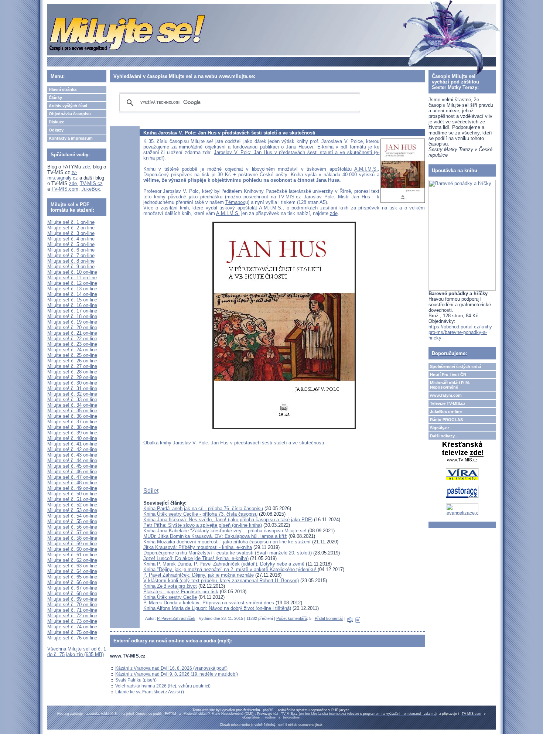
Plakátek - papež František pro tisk (180, 591)
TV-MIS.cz (91, 183)
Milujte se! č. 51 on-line (72, 499)
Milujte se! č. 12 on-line (72, 283)
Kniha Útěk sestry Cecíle (170, 597)
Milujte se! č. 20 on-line (72, 327)
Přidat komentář (329, 618)
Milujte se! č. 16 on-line (72, 305)
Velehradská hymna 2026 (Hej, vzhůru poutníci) (163, 686)
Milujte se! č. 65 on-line (72, 577)
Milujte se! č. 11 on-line (72, 277)
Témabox (235, 202)
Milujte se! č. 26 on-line (72, 360)
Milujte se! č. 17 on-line (72, 311)
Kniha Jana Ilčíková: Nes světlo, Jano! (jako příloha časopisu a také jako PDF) (228, 519)
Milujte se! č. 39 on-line (72, 433)
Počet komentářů (291, 618)
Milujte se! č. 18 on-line (72, 316)
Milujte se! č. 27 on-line (72, 366)
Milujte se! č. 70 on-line (72, 604)
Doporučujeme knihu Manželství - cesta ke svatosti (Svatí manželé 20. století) (227, 553)
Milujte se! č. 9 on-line (71, 266)
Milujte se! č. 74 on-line (72, 626)
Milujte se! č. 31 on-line (72, 388)
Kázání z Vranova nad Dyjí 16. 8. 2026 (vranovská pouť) (171, 668)
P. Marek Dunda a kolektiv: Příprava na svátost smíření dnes (208, 602)
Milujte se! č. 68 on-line (72, 593)
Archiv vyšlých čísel (68, 105)
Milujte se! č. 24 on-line (72, 349)
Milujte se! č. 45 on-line (72, 466)
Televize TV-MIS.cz (447, 403)
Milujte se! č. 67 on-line (72, 588)
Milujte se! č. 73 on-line (72, 621)
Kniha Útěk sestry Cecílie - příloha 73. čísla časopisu (200, 514)
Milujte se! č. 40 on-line (72, 438)
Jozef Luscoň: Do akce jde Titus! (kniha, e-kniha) (196, 558)
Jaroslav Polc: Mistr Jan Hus (337, 196)
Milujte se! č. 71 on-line (72, 610)
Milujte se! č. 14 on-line (72, 294)
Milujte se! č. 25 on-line (72, 355)
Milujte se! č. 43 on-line (72, 455)
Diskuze (56, 122)
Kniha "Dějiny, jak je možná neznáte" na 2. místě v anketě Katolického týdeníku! (230, 569)
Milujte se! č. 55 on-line (72, 521)
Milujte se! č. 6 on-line (71, 250)
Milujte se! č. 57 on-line (72, 532)
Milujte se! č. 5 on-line (71, 244)
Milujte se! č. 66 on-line (72, 582)
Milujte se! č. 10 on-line (72, 272)
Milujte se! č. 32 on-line (72, 394)
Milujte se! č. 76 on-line (72, 638)
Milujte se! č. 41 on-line (72, 444)
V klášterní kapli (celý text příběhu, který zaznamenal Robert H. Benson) (221, 580)
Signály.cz (440, 428)
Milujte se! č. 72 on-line (72, 615)
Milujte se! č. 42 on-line (72, 449)
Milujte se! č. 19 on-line (72, 322)
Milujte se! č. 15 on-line (72, 300)
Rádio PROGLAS (446, 419)
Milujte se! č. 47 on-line (72, 477)
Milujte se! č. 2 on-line (71, 228)
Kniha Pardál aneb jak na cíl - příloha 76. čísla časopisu (203, 508)
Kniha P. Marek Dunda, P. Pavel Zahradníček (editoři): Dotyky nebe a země (223, 564)
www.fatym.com (446, 395)
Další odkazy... (444, 436)
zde (86, 167)
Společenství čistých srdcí (455, 366)
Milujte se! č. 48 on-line (72, 482)
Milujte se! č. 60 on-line (72, 549)
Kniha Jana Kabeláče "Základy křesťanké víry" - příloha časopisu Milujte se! (225, 530)
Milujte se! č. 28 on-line (72, 372)
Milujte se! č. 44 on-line (72, 460)
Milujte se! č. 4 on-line (71, 239)
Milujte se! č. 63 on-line (72, 566)
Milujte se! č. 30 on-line (72, 383)
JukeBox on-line (446, 411)
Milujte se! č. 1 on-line (71, 222)
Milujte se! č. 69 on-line (72, 599)
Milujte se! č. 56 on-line (72, 527)
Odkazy (56, 130)
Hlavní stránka (62, 89)
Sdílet (150, 491)
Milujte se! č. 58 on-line (72, 538)
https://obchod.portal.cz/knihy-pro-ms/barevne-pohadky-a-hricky (461, 332)
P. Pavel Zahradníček (176, 618)
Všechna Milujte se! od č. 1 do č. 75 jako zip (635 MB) (76, 651)
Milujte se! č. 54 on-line (72, 516)
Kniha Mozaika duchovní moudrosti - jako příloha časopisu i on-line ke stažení (227, 541)
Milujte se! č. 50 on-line (72, 493)
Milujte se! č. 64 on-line (72, 571)
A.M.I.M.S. (366, 169)
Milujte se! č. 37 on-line (72, 421)
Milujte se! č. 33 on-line (72, 399)
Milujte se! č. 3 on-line (71, 233)
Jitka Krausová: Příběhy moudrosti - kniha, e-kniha (197, 547)
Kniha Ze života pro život (170, 586)
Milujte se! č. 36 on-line (72, 416)
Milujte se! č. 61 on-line (72, 554)
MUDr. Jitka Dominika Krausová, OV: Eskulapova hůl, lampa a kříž (215, 536)
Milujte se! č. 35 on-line (72, 410)
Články (55, 97)
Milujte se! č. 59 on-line (72, 543)
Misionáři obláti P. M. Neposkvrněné (450, 384)
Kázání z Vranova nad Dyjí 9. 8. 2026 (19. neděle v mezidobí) (176, 674)
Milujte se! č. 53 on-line (72, 510)
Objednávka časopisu (70, 114)
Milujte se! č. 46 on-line (72, 471)
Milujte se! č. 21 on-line (72, 333)
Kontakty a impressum (71, 138)
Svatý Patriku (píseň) (136, 680)
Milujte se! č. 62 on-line (72, 560)
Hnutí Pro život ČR (448, 374)
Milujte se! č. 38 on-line (72, 427)
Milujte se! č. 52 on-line (72, 505)
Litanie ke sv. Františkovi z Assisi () (149, 691)
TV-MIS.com (64, 189)
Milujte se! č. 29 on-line (72, 377)
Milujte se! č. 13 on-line (72, 288)
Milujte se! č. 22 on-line (72, 338)
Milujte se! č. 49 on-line (72, 488)
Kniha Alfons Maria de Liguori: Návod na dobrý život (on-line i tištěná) (217, 608)
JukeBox (90, 189)
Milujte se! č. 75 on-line (72, 632)
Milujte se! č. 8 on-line (71, 261)
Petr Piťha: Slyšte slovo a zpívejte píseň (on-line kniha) (202, 525)
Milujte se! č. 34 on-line (72, 405)
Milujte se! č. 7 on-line (71, 255)
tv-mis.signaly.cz (62, 175)
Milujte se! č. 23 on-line (72, 344)
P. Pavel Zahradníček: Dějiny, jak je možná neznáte (198, 575)
